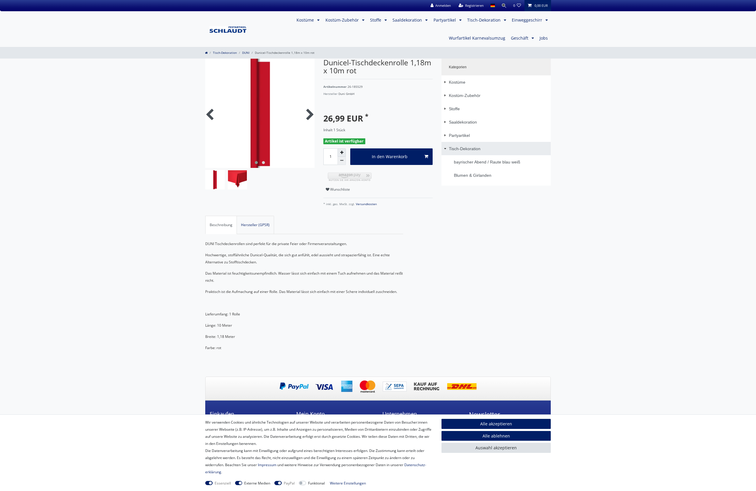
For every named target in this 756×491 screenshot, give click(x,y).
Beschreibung (221, 224)
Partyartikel (445, 20)
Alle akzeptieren (496, 424)
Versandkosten (366, 204)
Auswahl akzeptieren (496, 448)
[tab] (221, 225)
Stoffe (376, 20)
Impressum (267, 464)
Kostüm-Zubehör (342, 20)
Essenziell (223, 483)
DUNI (246, 53)
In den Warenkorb (390, 156)
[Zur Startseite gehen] (206, 53)
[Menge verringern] (342, 161)
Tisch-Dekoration (484, 20)
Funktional (316, 483)
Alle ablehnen (496, 436)
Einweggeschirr (527, 20)
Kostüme (305, 20)
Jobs (544, 38)
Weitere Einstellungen (348, 483)
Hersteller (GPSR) (255, 224)
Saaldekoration (407, 20)
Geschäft (520, 38)
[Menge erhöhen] (342, 152)
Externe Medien (257, 483)
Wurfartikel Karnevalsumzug (477, 38)
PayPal (289, 483)
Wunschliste (339, 189)
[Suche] (504, 5)
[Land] (492, 5)
